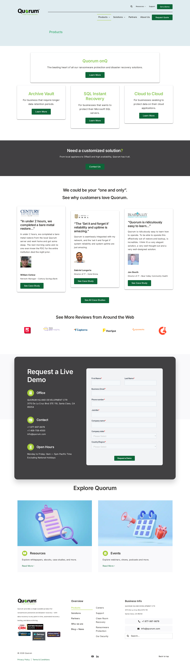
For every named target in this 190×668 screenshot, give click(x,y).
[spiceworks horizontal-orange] (138, 328)
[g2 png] (162, 328)
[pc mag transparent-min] (27, 328)
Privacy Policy (23, 659)
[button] (131, 7)
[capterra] (80, 328)
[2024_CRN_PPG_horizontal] (30, 625)
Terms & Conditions (41, 659)
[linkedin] (97, 656)
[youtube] (92, 656)
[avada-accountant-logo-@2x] (28, 9)
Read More (27, 566)
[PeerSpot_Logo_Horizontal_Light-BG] (109, 328)
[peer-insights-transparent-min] (51, 328)
